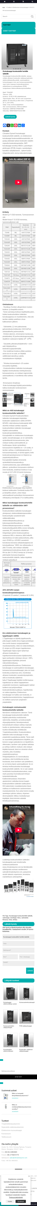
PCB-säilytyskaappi (25, 1026)
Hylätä (10, 1201)
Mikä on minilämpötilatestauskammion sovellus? (21, 1107)
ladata (34, 1188)
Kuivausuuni (6, 1134)
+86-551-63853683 (11, 1152)
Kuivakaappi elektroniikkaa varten (10, 1003)
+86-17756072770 (13, 1155)
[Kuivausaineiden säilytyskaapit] (10, 1016)
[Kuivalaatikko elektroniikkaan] (10, 1040)
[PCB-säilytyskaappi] (26, 1016)
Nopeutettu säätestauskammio (13, 1127)
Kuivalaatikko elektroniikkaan (8, 1050)
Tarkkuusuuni (6, 1137)
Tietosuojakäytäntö (16, 1197)
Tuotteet (9, 7)
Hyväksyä (21, 1201)
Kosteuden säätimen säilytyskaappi (26, 1050)
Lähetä (30, 971)
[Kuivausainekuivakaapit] (26, 992)
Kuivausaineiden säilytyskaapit (8, 1026)
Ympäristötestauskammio (11, 1124)
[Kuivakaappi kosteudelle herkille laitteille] (17, 54)
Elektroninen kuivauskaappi (20, 7)
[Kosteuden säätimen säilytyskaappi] (26, 1040)
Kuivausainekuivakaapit (27, 1002)
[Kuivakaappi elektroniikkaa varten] (10, 992)
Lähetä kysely (10, 116)
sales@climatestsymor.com (18, 1158)
